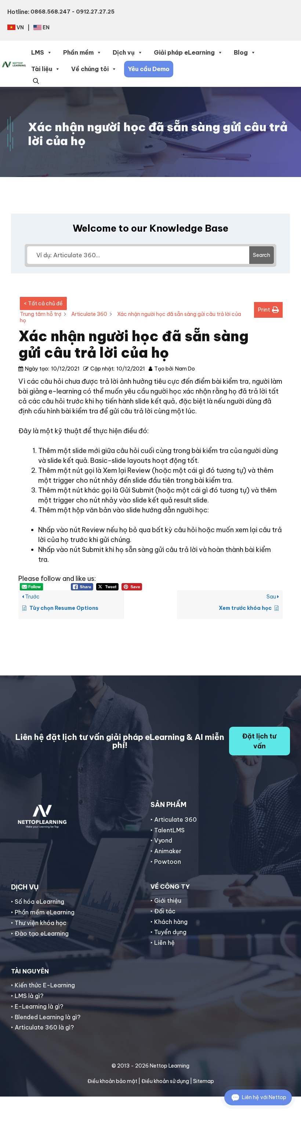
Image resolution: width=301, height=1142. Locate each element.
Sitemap (203, 1081)
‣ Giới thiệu (165, 900)
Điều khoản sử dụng (165, 1081)
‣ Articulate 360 (173, 819)
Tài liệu (41, 69)
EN (46, 27)
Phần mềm (78, 52)
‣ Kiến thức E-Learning (43, 985)
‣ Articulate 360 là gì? (42, 1027)
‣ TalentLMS (167, 830)
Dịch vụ (124, 52)
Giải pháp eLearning (184, 52)
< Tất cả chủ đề (43, 303)
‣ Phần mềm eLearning (43, 912)
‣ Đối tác (162, 911)
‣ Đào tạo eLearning (40, 933)
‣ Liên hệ (162, 942)
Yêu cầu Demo (149, 69)
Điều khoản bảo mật (112, 1081)
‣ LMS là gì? (27, 995)
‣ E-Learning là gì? (37, 1006)
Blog (241, 52)
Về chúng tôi (90, 69)
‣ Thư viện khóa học (38, 923)
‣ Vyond (161, 840)
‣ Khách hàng (169, 921)
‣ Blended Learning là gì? (45, 1017)
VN (20, 27)
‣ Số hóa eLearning (37, 901)
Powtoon (167, 861)
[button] (36, 80)
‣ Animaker (165, 851)
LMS (37, 52)
